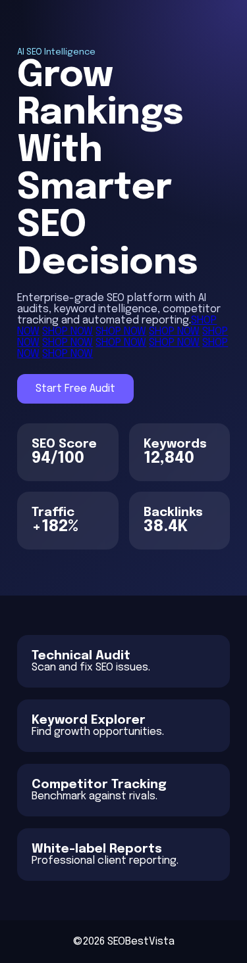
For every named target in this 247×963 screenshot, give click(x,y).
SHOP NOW (67, 331)
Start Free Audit (75, 388)
